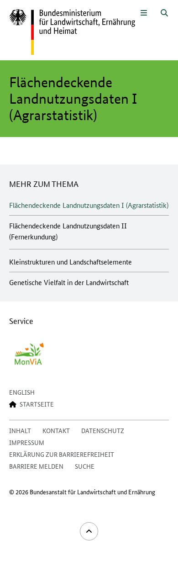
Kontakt (56, 430)
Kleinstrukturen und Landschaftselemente (70, 261)
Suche (84, 466)
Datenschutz (102, 430)
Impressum (26, 442)
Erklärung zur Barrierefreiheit (61, 454)
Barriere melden (36, 466)
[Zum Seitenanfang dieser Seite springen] (89, 531)
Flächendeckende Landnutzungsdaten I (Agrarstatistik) (88, 205)
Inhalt (20, 430)
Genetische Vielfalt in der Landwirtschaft (69, 282)
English (22, 392)
